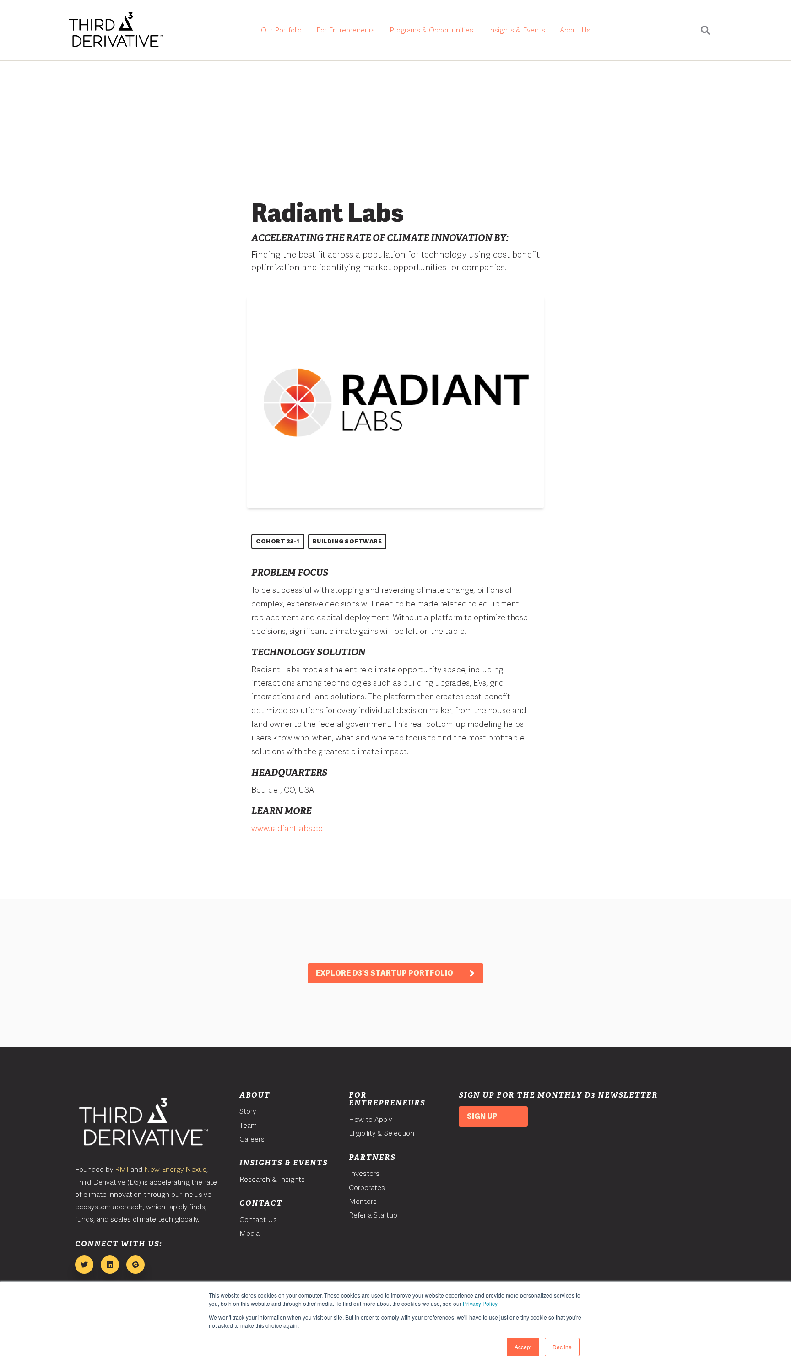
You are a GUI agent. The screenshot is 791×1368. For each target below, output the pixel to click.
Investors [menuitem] (364, 1173)
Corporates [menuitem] (367, 1187)
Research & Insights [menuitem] (272, 1179)
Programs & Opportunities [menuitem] (431, 30)
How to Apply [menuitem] (370, 1119)
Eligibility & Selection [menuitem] (381, 1133)
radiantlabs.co (297, 828)
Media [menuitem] (249, 1233)
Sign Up (482, 1116)
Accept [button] (523, 1347)
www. (261, 828)
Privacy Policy (480, 1303)
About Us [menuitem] (575, 30)
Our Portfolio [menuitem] (281, 30)
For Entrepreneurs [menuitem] (345, 30)
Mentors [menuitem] (363, 1201)
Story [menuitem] (247, 1111)
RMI (122, 1169)
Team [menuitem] (248, 1125)
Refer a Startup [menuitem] (373, 1215)
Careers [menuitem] (252, 1139)
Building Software (347, 541)
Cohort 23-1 (278, 541)
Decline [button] (562, 1347)
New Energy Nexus (175, 1169)
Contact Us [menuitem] (258, 1219)
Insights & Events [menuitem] (516, 30)
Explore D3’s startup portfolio (384, 973)
